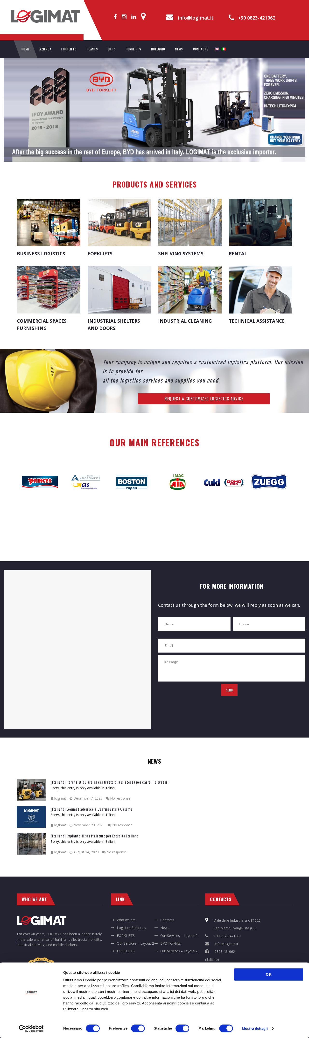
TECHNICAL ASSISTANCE (257, 321)
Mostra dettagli (255, 1028)
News (164, 927)
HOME (25, 49)
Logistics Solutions (131, 927)
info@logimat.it (196, 18)
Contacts (167, 920)
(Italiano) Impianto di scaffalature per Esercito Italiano (95, 835)
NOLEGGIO (158, 49)
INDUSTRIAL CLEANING (185, 321)
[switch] (138, 1028)
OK (269, 974)
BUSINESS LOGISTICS (41, 254)
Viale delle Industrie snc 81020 (237, 920)
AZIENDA (45, 49)
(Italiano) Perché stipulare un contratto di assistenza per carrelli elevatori (110, 782)
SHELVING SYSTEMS (181, 254)
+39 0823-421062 (256, 18)
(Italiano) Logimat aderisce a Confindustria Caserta (92, 809)
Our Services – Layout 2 (178, 935)
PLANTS (92, 49)
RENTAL (238, 254)
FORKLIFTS (69, 49)
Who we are (126, 920)
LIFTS (112, 49)
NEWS (179, 49)
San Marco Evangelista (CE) (235, 928)
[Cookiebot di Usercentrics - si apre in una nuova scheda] (31, 1028)
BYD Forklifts (170, 943)
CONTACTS (201, 49)
